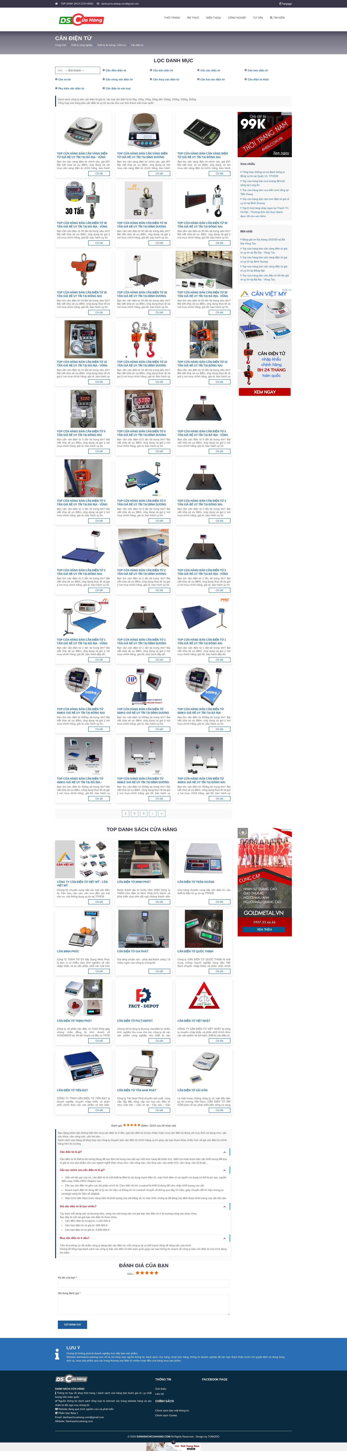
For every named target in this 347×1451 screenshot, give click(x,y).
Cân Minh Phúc (68, 951)
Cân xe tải (64, 79)
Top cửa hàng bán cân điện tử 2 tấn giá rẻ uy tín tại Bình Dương (141, 572)
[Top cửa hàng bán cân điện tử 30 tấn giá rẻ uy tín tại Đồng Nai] (204, 200)
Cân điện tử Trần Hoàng (196, 881)
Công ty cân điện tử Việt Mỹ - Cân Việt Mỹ (82, 883)
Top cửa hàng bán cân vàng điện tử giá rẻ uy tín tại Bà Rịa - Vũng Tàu (82, 155)
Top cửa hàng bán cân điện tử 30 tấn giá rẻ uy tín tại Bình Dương (142, 224)
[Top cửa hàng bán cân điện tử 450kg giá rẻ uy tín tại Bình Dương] (143, 756)
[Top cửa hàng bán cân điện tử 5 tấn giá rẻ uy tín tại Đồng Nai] (83, 409)
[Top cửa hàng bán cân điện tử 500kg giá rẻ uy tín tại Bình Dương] (143, 687)
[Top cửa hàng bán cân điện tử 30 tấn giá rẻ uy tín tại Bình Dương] (143, 200)
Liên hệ (159, 1393)
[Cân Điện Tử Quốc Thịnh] (204, 929)
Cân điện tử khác (258, 79)
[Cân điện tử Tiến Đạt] (83, 1068)
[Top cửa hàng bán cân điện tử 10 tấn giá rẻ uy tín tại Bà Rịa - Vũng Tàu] (83, 339)
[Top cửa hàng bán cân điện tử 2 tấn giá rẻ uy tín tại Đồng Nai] (83, 548)
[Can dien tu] (265, 395)
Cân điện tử (137, 45)
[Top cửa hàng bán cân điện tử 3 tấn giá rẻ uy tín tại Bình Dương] (143, 478)
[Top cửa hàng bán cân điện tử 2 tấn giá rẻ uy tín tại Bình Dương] (143, 548)
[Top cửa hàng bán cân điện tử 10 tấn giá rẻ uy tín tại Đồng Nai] (204, 339)
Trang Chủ (60, 45)
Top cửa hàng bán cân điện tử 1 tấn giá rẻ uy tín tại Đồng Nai (201, 641)
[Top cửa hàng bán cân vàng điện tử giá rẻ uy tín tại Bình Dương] (143, 131)
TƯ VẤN (258, 17)
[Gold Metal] (265, 935)
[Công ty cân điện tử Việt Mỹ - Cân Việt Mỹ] (83, 859)
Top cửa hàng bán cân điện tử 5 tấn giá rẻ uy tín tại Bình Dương (141, 433)
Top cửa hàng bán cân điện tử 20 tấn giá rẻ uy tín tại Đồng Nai (82, 294)
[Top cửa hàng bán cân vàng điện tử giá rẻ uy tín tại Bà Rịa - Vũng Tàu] (83, 131)
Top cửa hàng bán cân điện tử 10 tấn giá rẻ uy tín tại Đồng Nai (202, 363)
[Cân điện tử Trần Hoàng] (204, 859)
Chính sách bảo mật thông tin (172, 1410)
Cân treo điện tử (258, 70)
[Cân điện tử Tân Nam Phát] (143, 1068)
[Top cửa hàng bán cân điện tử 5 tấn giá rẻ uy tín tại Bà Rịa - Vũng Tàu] (204, 409)
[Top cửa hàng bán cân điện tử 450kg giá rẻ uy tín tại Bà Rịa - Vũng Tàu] (83, 756)
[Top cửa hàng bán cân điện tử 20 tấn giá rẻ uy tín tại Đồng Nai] (83, 270)
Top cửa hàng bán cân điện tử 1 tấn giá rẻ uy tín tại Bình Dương (141, 641)
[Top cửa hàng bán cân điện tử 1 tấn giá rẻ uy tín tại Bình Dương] (143, 617)
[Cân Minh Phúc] (83, 929)
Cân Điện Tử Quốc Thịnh (195, 951)
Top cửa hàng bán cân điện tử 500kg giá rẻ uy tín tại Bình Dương (143, 711)
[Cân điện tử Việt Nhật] (204, 998)
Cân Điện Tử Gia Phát (132, 951)
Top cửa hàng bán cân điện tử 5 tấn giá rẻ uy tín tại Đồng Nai (81, 433)
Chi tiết (99, 173)
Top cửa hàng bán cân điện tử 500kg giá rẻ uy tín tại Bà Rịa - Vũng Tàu (200, 711)
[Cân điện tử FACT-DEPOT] (143, 998)
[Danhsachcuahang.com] (81, 19)
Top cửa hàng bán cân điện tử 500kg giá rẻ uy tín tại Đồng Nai (81, 711)
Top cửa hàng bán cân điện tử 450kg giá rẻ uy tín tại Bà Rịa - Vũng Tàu (80, 780)
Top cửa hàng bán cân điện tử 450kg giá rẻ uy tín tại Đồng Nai (201, 780)
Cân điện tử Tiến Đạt (72, 1090)
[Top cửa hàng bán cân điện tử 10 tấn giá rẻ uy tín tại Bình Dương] (143, 339)
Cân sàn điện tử (210, 70)
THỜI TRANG (172, 17)
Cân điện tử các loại (118, 88)
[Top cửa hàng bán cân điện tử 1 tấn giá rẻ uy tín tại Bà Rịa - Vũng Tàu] (83, 617)
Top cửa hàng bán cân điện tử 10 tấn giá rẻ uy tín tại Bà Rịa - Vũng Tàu (82, 363)
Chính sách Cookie (166, 1415)
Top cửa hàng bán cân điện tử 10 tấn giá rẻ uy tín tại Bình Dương (142, 363)
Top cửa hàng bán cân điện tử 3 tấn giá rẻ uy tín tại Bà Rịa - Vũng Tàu (82, 502)
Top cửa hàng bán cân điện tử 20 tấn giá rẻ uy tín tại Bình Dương (142, 294)
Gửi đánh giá (72, 1324)
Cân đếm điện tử (116, 70)
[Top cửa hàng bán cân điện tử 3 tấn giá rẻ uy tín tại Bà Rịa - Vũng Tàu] (83, 478)
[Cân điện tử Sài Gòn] (204, 1068)
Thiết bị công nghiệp (81, 45)
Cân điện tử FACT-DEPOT (135, 1020)
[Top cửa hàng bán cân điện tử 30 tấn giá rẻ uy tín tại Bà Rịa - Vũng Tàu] (83, 200)
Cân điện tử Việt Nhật (193, 1020)
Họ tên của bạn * (67, 1277)
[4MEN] (265, 156)
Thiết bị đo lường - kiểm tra (111, 45)
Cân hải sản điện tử (212, 79)
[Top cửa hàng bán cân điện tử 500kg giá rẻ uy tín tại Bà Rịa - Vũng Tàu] (204, 687)
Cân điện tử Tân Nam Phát (136, 1090)
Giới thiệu (160, 1388)
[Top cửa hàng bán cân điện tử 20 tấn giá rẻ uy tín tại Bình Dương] (143, 270)
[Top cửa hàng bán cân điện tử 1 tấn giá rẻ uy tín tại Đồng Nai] (204, 617)
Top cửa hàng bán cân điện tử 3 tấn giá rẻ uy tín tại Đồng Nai (201, 502)
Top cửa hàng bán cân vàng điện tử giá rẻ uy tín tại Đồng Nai (202, 155)
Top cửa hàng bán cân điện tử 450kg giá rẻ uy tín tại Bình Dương (143, 780)
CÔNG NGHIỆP (237, 17)
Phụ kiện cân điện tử (71, 88)
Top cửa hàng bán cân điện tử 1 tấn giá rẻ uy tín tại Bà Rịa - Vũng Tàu (82, 641)
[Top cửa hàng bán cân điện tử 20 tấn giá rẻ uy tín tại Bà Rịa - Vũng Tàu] (204, 270)
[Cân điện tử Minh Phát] (143, 859)
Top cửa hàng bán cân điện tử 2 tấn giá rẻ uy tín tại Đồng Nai (81, 572)
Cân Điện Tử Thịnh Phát (74, 1020)
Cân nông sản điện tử (119, 79)
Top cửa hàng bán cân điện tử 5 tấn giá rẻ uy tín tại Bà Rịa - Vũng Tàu (202, 433)
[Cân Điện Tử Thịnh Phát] (83, 998)
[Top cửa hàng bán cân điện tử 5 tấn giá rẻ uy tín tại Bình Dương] (143, 409)
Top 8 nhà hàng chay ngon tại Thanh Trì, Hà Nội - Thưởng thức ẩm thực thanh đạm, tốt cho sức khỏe (264, 212)
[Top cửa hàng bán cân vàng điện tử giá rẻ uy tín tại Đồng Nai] (204, 131)
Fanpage (286, 3)
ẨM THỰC (193, 17)
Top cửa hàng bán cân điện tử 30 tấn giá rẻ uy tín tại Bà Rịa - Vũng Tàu (82, 224)
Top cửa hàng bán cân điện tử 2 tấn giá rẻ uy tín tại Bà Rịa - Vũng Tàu (202, 572)
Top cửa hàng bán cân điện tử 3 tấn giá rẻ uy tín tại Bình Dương (141, 502)
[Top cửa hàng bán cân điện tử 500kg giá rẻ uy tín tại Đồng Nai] (83, 687)
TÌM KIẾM (279, 17)
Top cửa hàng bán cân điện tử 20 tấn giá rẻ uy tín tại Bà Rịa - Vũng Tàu (202, 294)
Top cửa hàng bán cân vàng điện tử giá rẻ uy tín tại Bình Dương (142, 155)
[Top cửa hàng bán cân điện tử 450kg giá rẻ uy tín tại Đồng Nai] (204, 756)
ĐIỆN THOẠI (213, 17)
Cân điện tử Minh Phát (134, 881)
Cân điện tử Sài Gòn (192, 1090)
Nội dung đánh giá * (69, 1293)
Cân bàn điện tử (163, 70)
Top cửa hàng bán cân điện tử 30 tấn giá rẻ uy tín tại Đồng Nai (202, 224)
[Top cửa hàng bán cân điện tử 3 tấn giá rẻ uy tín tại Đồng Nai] (204, 478)
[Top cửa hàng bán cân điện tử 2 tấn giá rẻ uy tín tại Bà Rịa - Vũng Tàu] (204, 548)
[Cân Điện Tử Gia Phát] (143, 929)
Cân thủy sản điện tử (166, 79)
